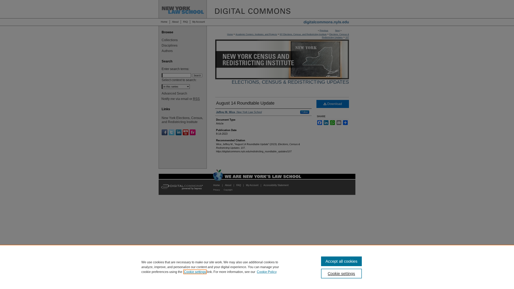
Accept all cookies (341, 261)
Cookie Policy (267, 272)
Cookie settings (195, 272)
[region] (257, 267)
